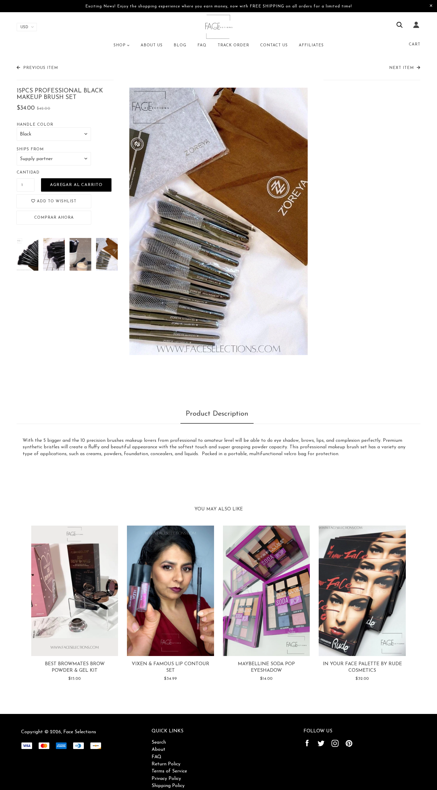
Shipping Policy (168, 785)
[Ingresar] (416, 28)
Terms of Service (169, 771)
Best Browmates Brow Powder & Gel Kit (75, 667)
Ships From (30, 149)
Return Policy (166, 764)
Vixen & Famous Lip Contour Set (170, 667)
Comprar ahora (54, 218)
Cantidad (28, 172)
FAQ (156, 757)
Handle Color (35, 125)
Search (159, 742)
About (158, 749)
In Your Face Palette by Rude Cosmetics (362, 667)
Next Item (401, 68)
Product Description (217, 413)
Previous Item (40, 68)
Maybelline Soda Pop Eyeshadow (266, 667)
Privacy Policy (166, 778)
